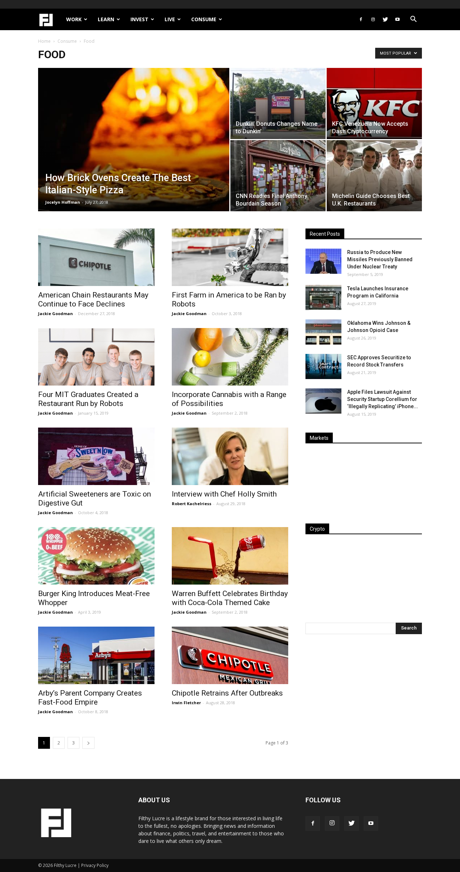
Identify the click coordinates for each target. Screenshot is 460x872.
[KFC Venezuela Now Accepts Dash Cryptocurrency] (374, 103)
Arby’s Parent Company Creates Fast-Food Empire (90, 697)
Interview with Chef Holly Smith (224, 494)
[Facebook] (360, 19)
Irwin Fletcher (186, 702)
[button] (413, 20)
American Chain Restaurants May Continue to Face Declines (93, 299)
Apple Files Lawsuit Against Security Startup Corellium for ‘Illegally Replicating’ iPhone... (382, 399)
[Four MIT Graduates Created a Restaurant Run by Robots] (96, 357)
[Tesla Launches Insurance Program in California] (323, 297)
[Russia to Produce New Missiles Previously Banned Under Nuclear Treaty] (323, 261)
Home (44, 41)
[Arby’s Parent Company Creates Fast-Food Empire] (96, 655)
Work (74, 19)
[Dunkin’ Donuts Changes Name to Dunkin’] (278, 103)
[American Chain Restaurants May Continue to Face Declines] (96, 257)
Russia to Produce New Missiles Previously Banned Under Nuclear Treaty (380, 259)
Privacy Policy (95, 865)
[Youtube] (397, 19)
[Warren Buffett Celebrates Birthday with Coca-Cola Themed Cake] (230, 556)
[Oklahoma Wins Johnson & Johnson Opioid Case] (323, 332)
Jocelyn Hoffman (62, 202)
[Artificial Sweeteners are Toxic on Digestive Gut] (96, 456)
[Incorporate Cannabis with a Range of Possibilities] (230, 357)
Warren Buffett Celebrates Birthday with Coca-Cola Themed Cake (230, 598)
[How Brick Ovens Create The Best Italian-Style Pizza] (133, 151)
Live (170, 19)
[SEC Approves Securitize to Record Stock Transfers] (323, 366)
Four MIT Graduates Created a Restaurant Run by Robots (88, 399)
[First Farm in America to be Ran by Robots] (230, 257)
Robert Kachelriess (191, 503)
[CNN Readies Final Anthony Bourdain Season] (278, 175)
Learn (106, 19)
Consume (203, 19)
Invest (139, 19)
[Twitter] (385, 19)
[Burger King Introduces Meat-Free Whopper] (96, 556)
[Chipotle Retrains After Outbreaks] (230, 655)
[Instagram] (373, 19)
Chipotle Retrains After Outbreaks (227, 693)
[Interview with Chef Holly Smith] (230, 456)
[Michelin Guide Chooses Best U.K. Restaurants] (374, 175)
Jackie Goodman (55, 313)
